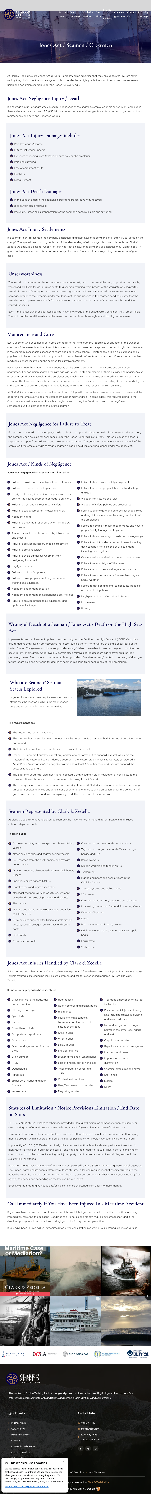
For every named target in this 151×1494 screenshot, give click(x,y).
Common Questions (119, 14)
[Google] (88, 1448)
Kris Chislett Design (84, 1488)
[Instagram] (95, 1448)
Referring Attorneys (143, 14)
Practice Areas (63, 14)
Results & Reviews (107, 14)
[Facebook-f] (81, 1448)
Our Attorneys (75, 14)
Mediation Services (87, 14)
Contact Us (131, 14)
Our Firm (98, 14)
